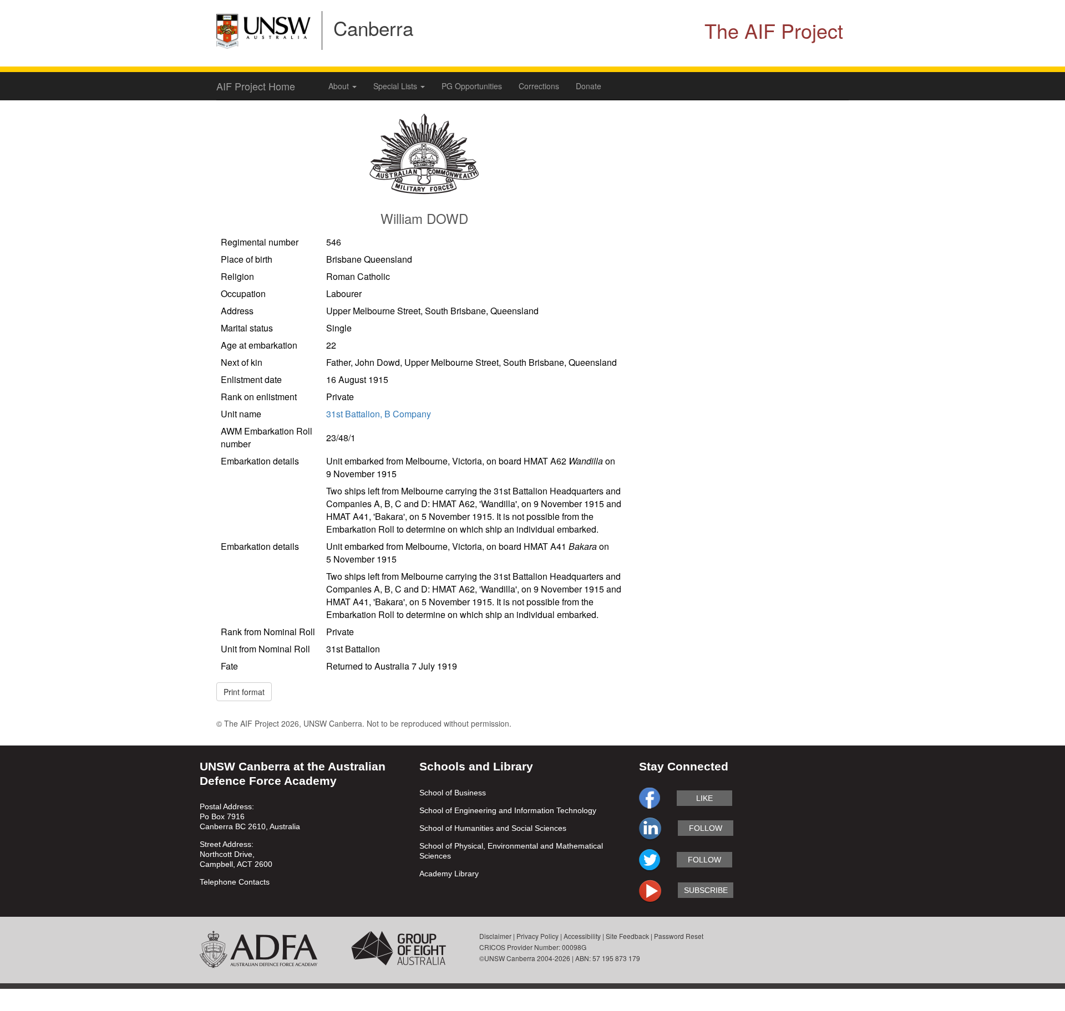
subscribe (706, 890)
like (704, 798)
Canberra (373, 28)
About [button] (339, 85)
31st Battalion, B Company (378, 413)
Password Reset (678, 936)
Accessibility (582, 936)
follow (705, 828)
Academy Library (449, 873)
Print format (244, 691)
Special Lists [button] (396, 85)
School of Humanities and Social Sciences (492, 828)
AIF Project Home (255, 86)
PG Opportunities (472, 85)
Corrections (539, 85)
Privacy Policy (537, 936)
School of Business (452, 792)
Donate (588, 85)
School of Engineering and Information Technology (507, 810)
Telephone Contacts (235, 881)
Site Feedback (627, 936)
